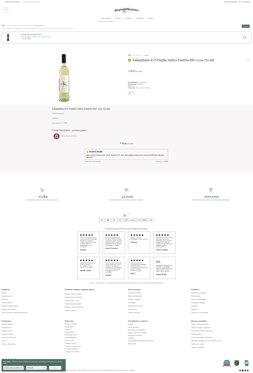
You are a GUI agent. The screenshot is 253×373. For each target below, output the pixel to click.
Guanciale (194, 306)
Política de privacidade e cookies (118, 370)
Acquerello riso (6, 328)
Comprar (246, 26)
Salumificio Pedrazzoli (8, 337)
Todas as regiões (70, 310)
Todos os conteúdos (198, 347)
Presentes (128, 18)
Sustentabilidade (70, 337)
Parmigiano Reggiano (198, 303)
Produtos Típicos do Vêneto (74, 307)
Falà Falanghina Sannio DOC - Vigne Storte (36, 37)
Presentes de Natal (134, 293)
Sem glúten (132, 303)
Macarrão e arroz (7, 296)
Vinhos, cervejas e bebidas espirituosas (14, 313)
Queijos (4, 293)
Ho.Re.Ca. (68, 340)
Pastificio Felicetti (7, 324)
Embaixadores (69, 327)
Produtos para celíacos (135, 306)
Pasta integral (195, 296)
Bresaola (194, 309)
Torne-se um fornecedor (73, 346)
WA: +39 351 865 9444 (244, 2)
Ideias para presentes (135, 296)
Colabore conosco (71, 343)
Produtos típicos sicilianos (73, 294)
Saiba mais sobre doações (93, 161)
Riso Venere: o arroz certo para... (202, 331)
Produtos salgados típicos (10, 306)
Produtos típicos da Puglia (73, 297)
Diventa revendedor (71, 349)
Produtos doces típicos (9, 309)
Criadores (68, 329)
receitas (130, 324)
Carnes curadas (6, 303)
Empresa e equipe (71, 324)
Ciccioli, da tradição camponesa (201, 337)
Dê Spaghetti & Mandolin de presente (140, 341)
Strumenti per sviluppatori (136, 330)
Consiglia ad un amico (72, 352)
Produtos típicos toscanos (73, 304)
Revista (150, 18)
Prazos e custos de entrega (137, 333)
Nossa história (69, 332)
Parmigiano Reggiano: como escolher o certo (206, 341)
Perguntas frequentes (135, 335)
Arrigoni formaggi (7, 334)
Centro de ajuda (133, 327)
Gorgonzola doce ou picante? (201, 328)
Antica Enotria (135, 55)
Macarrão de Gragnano (198, 293)
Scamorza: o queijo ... (198, 344)
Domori (3, 341)
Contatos (131, 338)
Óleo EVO (4, 299)
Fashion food (132, 309)
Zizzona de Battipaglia (198, 299)
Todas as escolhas (134, 313)
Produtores (140, 18)
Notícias (118, 18)
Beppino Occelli (6, 331)
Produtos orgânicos (134, 299)
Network (131, 344)
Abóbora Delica (196, 334)
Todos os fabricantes (8, 344)
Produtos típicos (105, 18)
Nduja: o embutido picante (200, 324)
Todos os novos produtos (199, 313)
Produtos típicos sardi (72, 301)
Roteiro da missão (71, 335)
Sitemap (132, 370)
